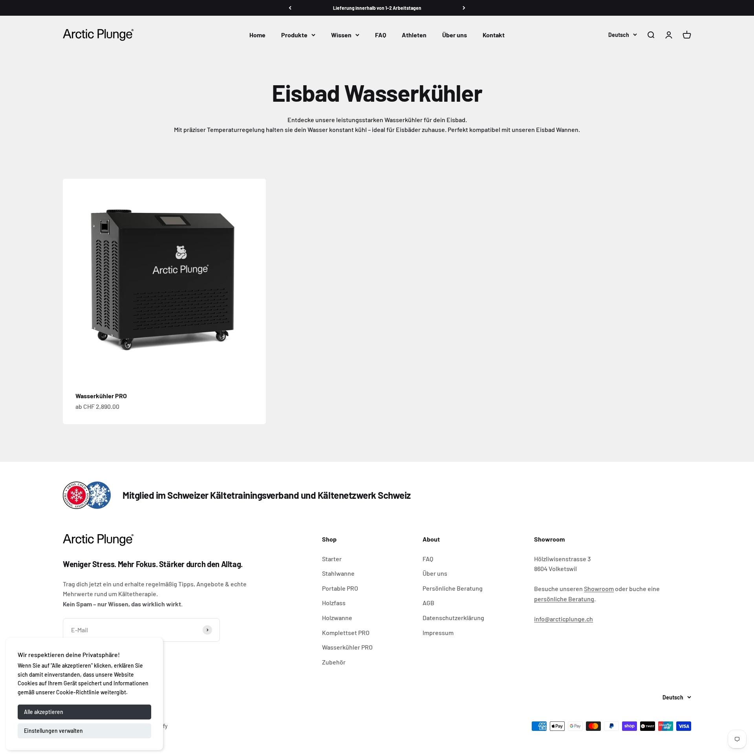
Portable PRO (340, 588)
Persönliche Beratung (453, 588)
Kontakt (494, 34)
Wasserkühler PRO (101, 395)
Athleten (414, 34)
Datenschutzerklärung (453, 617)
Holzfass (334, 602)
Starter (332, 558)
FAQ (380, 34)
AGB (428, 602)
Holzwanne (337, 617)
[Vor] (464, 8)
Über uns (454, 34)
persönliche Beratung (564, 598)
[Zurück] (290, 8)
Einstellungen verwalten (53, 730)
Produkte (294, 34)
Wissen (341, 34)
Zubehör (334, 662)
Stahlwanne (338, 573)
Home (257, 34)
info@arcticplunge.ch (563, 618)
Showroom (599, 588)
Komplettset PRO (346, 632)
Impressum (438, 632)
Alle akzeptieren (43, 711)
